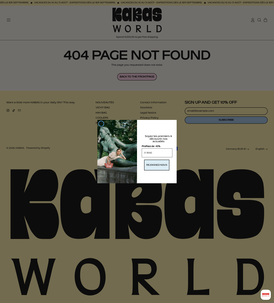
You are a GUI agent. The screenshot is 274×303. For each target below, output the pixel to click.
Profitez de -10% (151, 146)
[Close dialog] (101, 123)
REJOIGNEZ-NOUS (156, 165)
